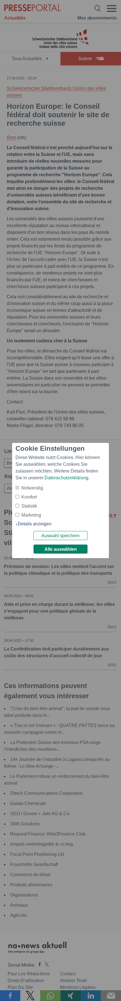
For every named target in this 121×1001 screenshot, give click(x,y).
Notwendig (32, 488)
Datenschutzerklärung (66, 477)
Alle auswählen (60, 549)
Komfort (29, 497)
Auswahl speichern (60, 535)
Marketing (31, 515)
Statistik (29, 506)
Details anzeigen (34, 523)
